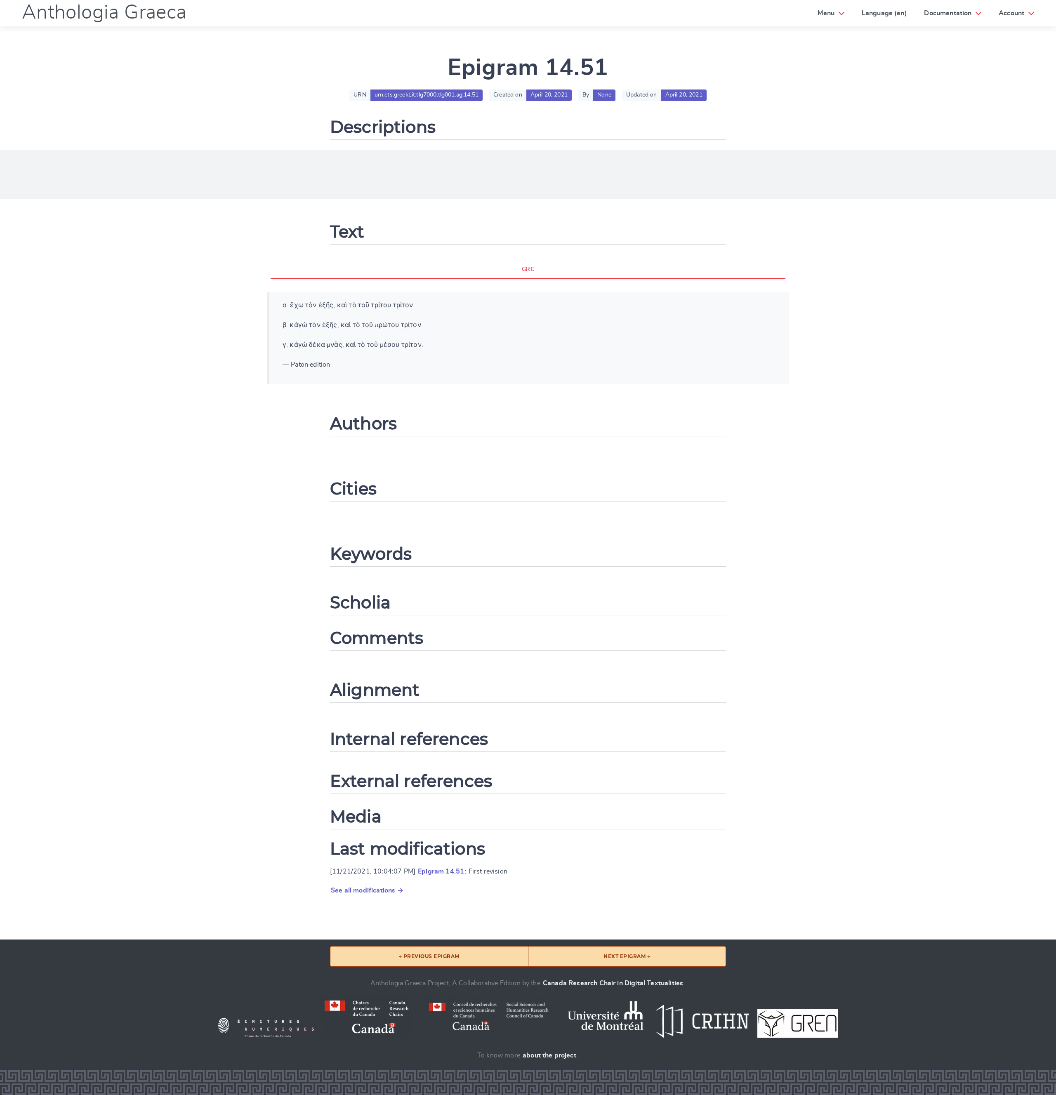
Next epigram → (626, 956)
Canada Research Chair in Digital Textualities (613, 983)
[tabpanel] (528, 338)
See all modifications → (367, 890)
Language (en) (884, 13)
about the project (549, 1055)
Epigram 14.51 (441, 871)
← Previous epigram (429, 956)
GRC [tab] (528, 269)
